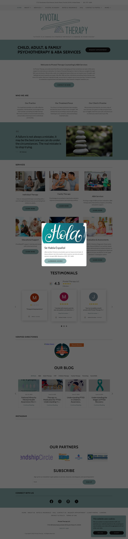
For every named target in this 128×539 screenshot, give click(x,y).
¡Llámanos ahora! (55, 261)
